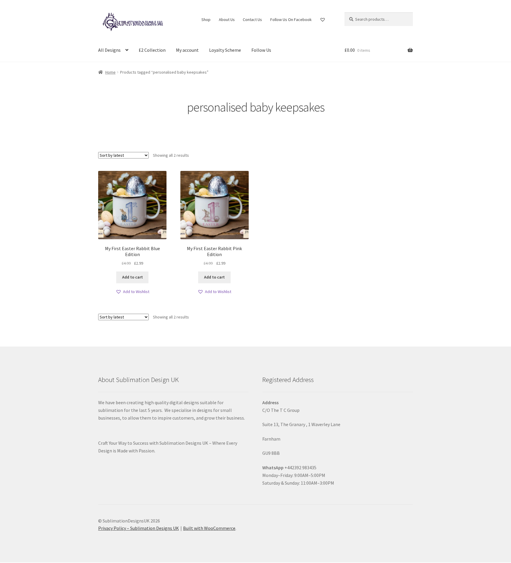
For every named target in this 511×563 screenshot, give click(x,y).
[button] (132, 291)
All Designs (109, 50)
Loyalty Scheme (225, 50)
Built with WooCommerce (209, 528)
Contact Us (252, 19)
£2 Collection (152, 50)
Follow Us (261, 50)
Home (110, 72)
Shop (206, 19)
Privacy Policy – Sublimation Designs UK (138, 528)
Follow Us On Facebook (291, 19)
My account (187, 50)
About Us (227, 19)
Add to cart (132, 277)
